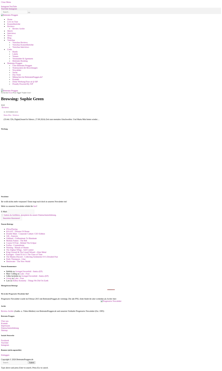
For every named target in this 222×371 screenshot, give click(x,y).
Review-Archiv (7, 311)
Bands (15, 52)
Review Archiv (18, 29)
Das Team (16, 75)
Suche (14, 72)
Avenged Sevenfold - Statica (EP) (29, 271)
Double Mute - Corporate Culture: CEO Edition (25, 234)
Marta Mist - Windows (11, 115)
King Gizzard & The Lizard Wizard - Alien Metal (26, 252)
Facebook (5, 340)
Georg (8, 278)
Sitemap (4, 330)
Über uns (4, 321)
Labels (15, 54)
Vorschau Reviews (20, 42)
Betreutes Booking (20, 61)
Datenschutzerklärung (10, 328)
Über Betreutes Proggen (22, 65)
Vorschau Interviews (20, 47)
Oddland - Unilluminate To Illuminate (21, 238)
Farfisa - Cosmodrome (15, 245)
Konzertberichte (13, 24)
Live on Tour (12, 22)
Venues (15, 56)
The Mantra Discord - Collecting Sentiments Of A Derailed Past (32, 257)
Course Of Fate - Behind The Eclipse (21, 243)
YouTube (4, 343)
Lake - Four (25, 274)
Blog (9, 38)
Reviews (10, 26)
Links (9, 49)
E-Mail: (4, 211)
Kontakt (15, 79)
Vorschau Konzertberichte (23, 45)
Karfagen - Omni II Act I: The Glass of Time (24, 254)
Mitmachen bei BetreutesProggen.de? (27, 77)
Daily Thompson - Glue (16, 259)
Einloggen (5, 355)
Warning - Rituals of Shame (17, 247)
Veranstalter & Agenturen (22, 59)
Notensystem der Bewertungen (25, 68)
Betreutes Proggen (14, 63)
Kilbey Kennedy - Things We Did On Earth (30, 281)
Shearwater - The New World (18, 261)
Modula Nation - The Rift (16, 241)
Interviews (11, 33)
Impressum (5, 326)
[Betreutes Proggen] (9, 15)
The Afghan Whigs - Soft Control (19, 250)
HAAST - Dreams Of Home (17, 231)
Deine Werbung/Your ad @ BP (25, 82)
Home (9, 19)
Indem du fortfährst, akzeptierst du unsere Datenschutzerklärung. (30, 215)
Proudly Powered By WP (22, 84)
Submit (31, 363)
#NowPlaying (11, 229)
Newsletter (16, 70)
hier (34, 206)
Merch (10, 31)
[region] (111, 163)
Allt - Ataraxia (12, 236)
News (9, 35)
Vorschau (11, 40)
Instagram (5, 345)
